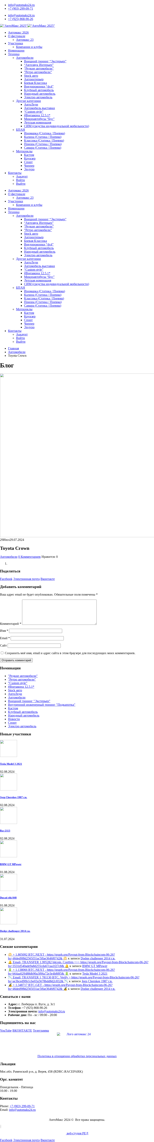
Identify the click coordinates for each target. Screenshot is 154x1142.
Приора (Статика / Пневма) (43, 144)
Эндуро (29, 169)
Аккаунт (22, 176)
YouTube (6, 1030)
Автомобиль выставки (39, 108)
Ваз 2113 (5, 830)
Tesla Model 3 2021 (11, 763)
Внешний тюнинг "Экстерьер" (29, 701)
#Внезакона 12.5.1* (37, 115)
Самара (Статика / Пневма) (42, 147)
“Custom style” (33, 111)
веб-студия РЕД (77, 1133)
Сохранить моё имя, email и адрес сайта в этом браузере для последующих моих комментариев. (70, 653)
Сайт (3, 645)
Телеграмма (41, 1030)
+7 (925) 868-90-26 (20, 19)
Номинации (16, 50)
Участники (15, 43)
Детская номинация (37, 122)
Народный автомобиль (39, 93)
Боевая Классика (35, 83)
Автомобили (24, 57)
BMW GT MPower (10, 864)
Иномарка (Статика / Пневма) (44, 133)
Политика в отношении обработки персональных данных (77, 1056)
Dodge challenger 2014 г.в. (15, 930)
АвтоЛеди (31, 104)
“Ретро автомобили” (38, 72)
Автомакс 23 (24, 39)
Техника (13, 54)
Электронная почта (26, 579)
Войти (20, 180)
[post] (8, 756)
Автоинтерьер (34, 79)
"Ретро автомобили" (22, 679)
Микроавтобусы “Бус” (39, 119)
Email (5, 638)
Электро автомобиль (38, 97)
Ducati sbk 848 (8, 897)
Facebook (6, 579)
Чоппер (29, 165)
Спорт (28, 162)
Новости (14, 719)
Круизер (29, 158)
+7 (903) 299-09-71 (20, 8)
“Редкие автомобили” (39, 68)
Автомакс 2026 (18, 32)
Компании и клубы (29, 47)
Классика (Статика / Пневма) (44, 140)
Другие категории (28, 101)
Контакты (14, 173)
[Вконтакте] (0, 1126)
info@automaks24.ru (21, 5)
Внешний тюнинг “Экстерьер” (45, 61)
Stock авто (31, 75)
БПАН (20, 129)
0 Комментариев (29, 556)
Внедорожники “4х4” (39, 86)
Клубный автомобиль (39, 90)
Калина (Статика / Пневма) (42, 137)
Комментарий (10, 623)
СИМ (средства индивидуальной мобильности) (56, 126)
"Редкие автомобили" (23, 676)
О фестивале (16, 36)
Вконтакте (48, 579)
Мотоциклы (24, 151)
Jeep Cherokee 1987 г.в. (13, 797)
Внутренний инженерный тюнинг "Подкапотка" (41, 704)
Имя (4, 630)
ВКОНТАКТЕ (22, 1030)
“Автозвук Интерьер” (39, 65)
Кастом (29, 155)
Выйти (20, 183)
